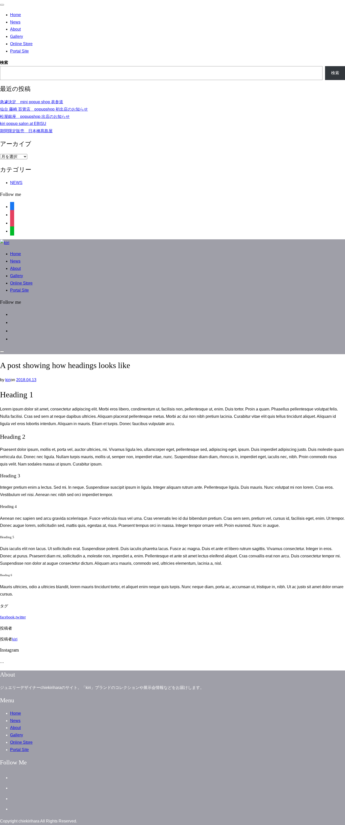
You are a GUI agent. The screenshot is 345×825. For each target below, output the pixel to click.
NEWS (16, 183)
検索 (4, 62)
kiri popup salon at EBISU (23, 123)
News (15, 22)
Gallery (16, 36)
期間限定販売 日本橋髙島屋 (26, 131)
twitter (21, 617)
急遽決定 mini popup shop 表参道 (31, 102)
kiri (8, 380)
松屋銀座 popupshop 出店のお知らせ (35, 116)
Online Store (21, 44)
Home (15, 15)
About (15, 29)
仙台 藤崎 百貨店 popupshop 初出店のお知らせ (44, 109)
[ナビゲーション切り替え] (2, 5)
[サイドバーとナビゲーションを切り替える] (2, 351)
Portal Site (19, 51)
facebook (7, 617)
